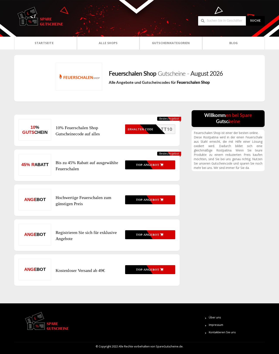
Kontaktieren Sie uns (222, 332)
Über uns (215, 317)
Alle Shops (108, 43)
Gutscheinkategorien (171, 43)
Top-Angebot (148, 165)
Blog (233, 43)
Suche (255, 20)
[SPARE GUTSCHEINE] (39, 18)
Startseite (44, 43)
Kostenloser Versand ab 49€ (80, 270)
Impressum (216, 325)
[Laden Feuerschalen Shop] (79, 77)
